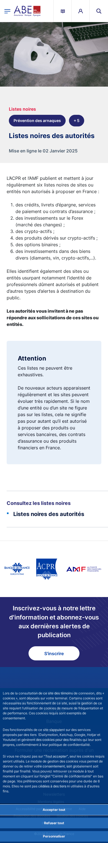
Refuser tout (54, 823)
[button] (99, 11)
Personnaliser (54, 836)
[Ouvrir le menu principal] (7, 10)
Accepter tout (54, 810)
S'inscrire (54, 653)
